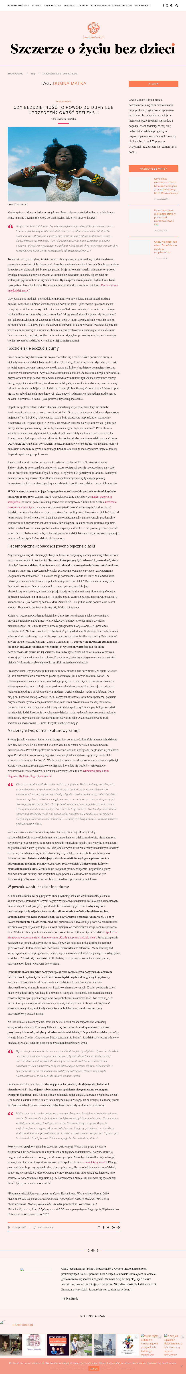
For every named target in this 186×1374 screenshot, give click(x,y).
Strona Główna (15, 73)
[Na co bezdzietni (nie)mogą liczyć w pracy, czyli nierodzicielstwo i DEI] (140, 216)
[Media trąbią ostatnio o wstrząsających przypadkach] (152, 1344)
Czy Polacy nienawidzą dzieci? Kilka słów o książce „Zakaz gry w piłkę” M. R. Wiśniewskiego (166, 185)
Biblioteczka (52, 5)
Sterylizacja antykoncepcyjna (111, 5)
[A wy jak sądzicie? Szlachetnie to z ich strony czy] (175, 1344)
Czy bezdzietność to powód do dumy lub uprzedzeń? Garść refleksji (63, 110)
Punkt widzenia (63, 101)
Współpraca (143, 5)
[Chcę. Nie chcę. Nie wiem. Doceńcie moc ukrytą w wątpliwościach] (140, 247)
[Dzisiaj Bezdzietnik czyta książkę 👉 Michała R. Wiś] (81, 1344)
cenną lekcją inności (95, 1162)
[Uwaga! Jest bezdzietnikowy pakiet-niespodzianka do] (105, 1344)
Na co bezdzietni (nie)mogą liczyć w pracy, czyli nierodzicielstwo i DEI (164, 217)
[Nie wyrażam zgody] (181, 1366)
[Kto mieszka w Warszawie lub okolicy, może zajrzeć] (34, 1344)
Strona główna (18, 5)
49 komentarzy (45, 1227)
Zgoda (94, 1368)
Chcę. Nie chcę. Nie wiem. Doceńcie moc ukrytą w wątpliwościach (166, 247)
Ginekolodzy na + (76, 5)
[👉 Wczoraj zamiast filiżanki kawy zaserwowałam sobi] (128, 1344)
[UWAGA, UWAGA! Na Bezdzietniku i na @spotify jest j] (58, 1344)
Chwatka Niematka (66, 118)
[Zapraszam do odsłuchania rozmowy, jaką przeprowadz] (11, 1344)
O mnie (36, 5)
